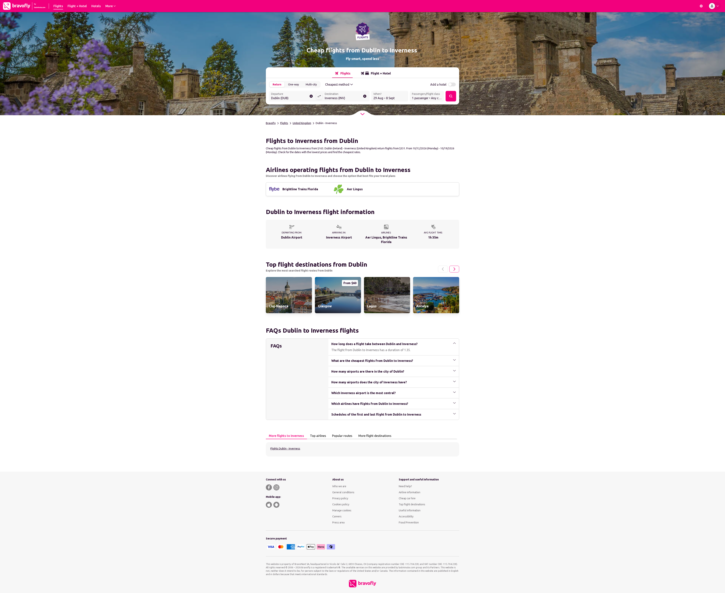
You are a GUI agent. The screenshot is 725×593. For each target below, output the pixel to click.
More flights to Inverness (286, 435)
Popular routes (342, 435)
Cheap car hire (407, 498)
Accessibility (406, 516)
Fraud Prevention (409, 522)
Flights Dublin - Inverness (285, 448)
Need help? (405, 486)
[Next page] (454, 269)
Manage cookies (341, 510)
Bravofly (271, 123)
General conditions (343, 492)
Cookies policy (340, 504)
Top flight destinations (412, 504)
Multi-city (311, 84)
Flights (284, 123)
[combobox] (292, 96)
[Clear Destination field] (365, 96)
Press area (338, 522)
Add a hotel (438, 84)
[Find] (451, 96)
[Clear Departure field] (311, 96)
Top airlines (318, 435)
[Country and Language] (701, 6)
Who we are (339, 486)
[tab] (342, 73)
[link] (289, 295)
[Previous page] (443, 269)
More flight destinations (374, 435)
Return (277, 84)
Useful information (409, 510)
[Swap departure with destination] (319, 96)
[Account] (714, 6)
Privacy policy (340, 498)
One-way (293, 84)
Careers (337, 516)
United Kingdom (302, 123)
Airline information (409, 492)
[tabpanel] (362, 449)
